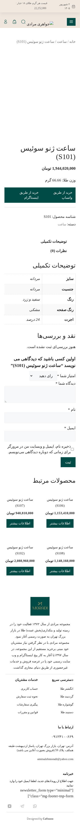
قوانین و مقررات (28, 712)
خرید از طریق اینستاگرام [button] (29, 195)
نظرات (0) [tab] (58, 251)
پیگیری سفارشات (27, 704)
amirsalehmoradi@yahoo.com (55, 759)
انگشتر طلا (66, 688)
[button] (23, 22)
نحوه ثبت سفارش (27, 696)
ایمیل (70, 428)
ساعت (62, 41)
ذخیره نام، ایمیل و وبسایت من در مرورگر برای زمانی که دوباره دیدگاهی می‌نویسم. (39, 449)
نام (72, 410)
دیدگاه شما (66, 383)
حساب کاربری (29, 688)
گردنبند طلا (66, 696)
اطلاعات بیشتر (60, 523)
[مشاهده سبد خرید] (14, 22)
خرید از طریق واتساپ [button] (62, 195)
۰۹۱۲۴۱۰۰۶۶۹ (62, 736)
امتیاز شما (66, 376)
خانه (72, 41)
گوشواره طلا (65, 704)
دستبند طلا (67, 712)
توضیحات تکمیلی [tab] (54, 241)
